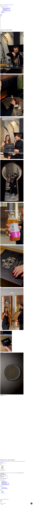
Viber (0, 462)
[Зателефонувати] (0, 5)
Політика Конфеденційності (5, 488)
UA (0, 15)
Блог (2, 492)
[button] (16, 504)
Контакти (3, 12)
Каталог (2, 7)
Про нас (2, 11)
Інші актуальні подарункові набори (5, 484)
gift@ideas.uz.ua (3, 474)
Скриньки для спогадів (4, 482)
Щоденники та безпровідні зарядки (7, 10)
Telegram (2, 462)
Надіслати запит (2, 473)
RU (1, 15)
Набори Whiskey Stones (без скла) (6, 8)
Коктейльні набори (5, 9)
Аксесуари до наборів (4, 483)
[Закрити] (1, 502)
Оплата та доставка (4, 487)
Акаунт (1, 14)
